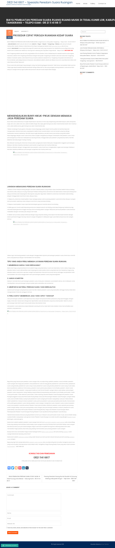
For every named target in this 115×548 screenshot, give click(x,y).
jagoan (16, 31)
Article (85, 4)
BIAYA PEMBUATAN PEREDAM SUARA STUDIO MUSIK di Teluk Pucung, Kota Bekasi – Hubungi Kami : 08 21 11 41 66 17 (23, 479)
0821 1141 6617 (42, 457)
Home (78, 4)
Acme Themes (105, 544)
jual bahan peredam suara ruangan (55, 422)
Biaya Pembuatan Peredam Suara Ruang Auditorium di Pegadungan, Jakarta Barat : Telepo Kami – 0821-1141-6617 (94, 66)
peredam (65, 432)
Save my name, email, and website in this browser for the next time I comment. (30, 527)
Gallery (92, 4)
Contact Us (102, 4)
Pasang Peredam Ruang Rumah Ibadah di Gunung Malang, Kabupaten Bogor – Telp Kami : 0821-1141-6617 (60, 479)
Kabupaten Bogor (56, 46)
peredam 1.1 (24, 31)
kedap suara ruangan (47, 432)
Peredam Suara (71, 417)
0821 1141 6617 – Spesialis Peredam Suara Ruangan (39, 2)
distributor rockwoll (23, 437)
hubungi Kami (11, 446)
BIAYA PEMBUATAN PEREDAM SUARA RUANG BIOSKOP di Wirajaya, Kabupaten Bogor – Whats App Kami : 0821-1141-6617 (94, 43)
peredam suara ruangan (36, 442)
